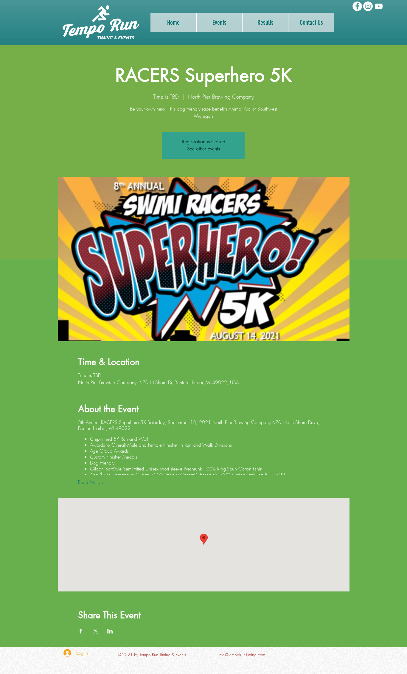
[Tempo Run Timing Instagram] (368, 6)
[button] (265, 22)
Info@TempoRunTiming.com (241, 654)
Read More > (91, 482)
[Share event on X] (95, 631)
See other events (203, 149)
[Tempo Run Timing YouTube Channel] (378, 6)
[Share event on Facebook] (81, 631)
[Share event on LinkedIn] (110, 631)
